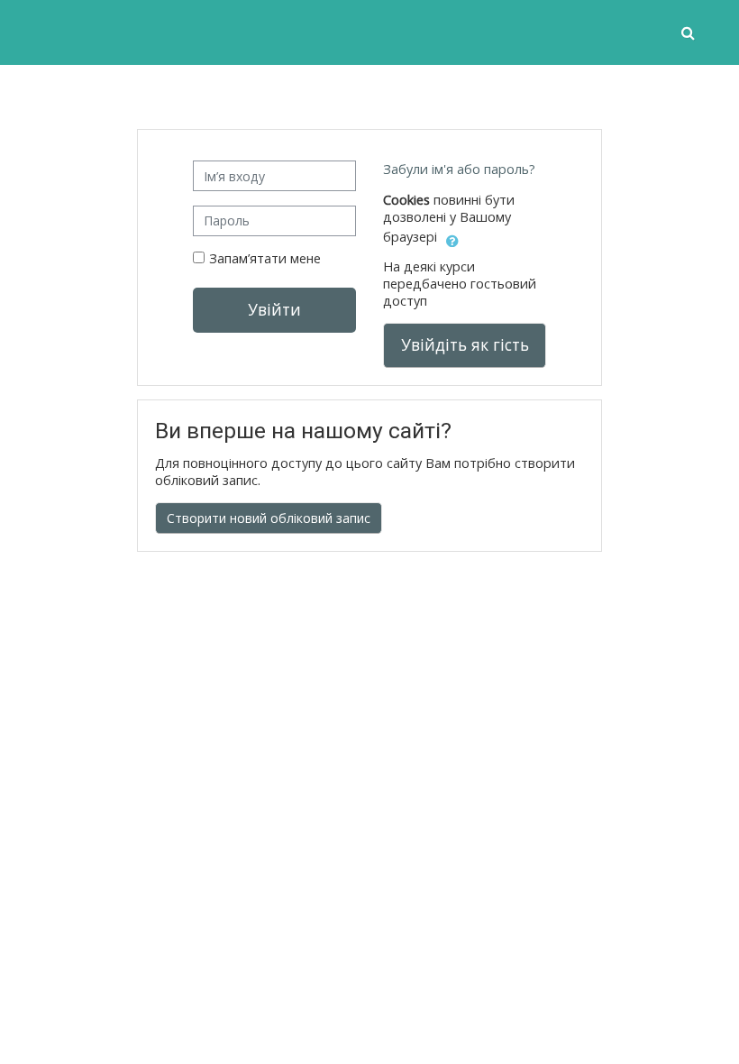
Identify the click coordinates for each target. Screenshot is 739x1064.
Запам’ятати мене (265, 258)
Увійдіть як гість (465, 344)
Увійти (274, 309)
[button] (690, 32)
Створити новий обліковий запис (268, 518)
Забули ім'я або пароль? (459, 169)
